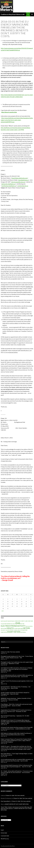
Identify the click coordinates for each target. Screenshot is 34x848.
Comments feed (5, 835)
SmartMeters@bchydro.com (19, 178)
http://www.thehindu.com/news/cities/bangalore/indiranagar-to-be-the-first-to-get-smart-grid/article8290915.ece (17, 120)
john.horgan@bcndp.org (18, 182)
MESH (16, 628)
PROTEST (12, 630)
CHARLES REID (17, 621)
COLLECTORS (4, 623)
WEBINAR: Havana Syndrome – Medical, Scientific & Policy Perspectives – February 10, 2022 (16, 699)
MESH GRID (20, 628)
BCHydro (12, 621)
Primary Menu (32, 14)
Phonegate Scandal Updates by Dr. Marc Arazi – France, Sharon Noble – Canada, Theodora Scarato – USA (17, 657)
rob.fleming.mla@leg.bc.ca (9, 186)
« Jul (2, 611)
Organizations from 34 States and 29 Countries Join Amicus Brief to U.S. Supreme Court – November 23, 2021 (16, 710)
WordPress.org (5, 838)
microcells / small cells (5, 630)
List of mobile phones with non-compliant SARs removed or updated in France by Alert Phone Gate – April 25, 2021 (17, 760)
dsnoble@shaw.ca (23, 180)
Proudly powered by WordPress (8, 846)
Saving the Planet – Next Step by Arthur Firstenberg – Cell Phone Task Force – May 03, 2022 (15, 687)
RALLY (19, 630)
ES (3, 628)
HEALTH (10, 628)
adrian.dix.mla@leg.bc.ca (8, 184)
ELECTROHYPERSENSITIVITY (13, 626)
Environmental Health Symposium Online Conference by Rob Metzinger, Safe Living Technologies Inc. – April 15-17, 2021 (16, 766)
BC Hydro (8, 621)
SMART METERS (13, 632)
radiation (16, 630)
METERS (26, 628)
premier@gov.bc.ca (22, 186)
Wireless (24, 632)
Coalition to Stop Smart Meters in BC (13, 14)
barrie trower (3, 621)
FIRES (5, 628)
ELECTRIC (22, 623)
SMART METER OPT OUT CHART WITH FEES (17, 804)
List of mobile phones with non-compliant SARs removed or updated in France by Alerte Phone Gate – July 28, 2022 (17, 675)
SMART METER (4, 632)
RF (21, 630)
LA (14, 628)
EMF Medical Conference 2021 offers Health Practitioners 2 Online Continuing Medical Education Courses (16, 734)
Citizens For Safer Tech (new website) (10, 652)
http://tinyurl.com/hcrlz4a (9, 112)
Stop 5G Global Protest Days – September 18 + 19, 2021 (15, 715)
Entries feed (4, 833)
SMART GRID (24, 630)
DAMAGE (9, 623)
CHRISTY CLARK (24, 621)
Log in (2, 830)
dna (11, 623)
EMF (2, 628)
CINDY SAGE (30, 621)
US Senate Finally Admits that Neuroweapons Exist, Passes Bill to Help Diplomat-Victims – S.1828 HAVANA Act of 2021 (17, 728)
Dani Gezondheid (5, 801)
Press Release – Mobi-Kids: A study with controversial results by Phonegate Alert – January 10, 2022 (16, 704)
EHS (18, 623)
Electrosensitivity (29, 626)
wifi (21, 632)
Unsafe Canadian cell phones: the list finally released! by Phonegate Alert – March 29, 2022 (15, 693)
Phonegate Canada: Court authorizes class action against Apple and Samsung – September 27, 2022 (17, 662)
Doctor (14, 623)
